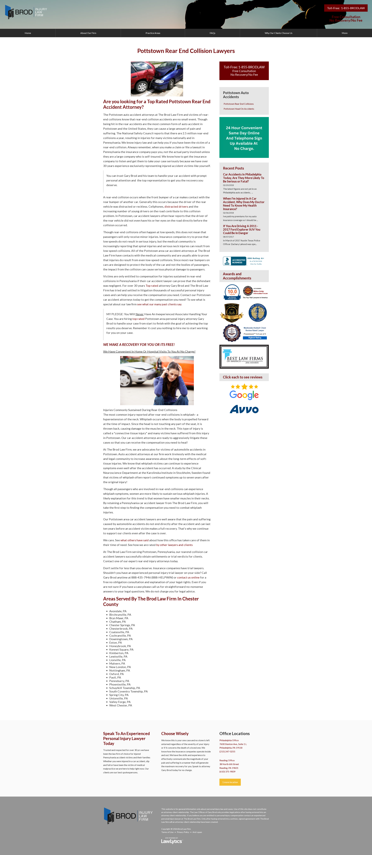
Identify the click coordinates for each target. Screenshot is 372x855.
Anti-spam (197, 832)
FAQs (212, 33)
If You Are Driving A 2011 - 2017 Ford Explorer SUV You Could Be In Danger (241, 229)
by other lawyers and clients (174, 544)
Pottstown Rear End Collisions (239, 103)
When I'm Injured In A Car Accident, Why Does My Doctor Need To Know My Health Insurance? (243, 204)
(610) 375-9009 (227, 771)
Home (28, 33)
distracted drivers (176, 206)
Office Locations (234, 733)
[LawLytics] (172, 840)
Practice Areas (153, 33)
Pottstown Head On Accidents (239, 108)
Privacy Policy (183, 832)
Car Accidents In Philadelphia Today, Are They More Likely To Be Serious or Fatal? (243, 178)
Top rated (152, 285)
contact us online (188, 577)
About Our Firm (88, 33)
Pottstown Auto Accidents (236, 95)
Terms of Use (167, 832)
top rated (138, 318)
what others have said (134, 540)
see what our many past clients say (159, 304)
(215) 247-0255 (227, 751)
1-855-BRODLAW (353, 8)
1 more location (230, 782)
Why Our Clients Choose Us (278, 33)
